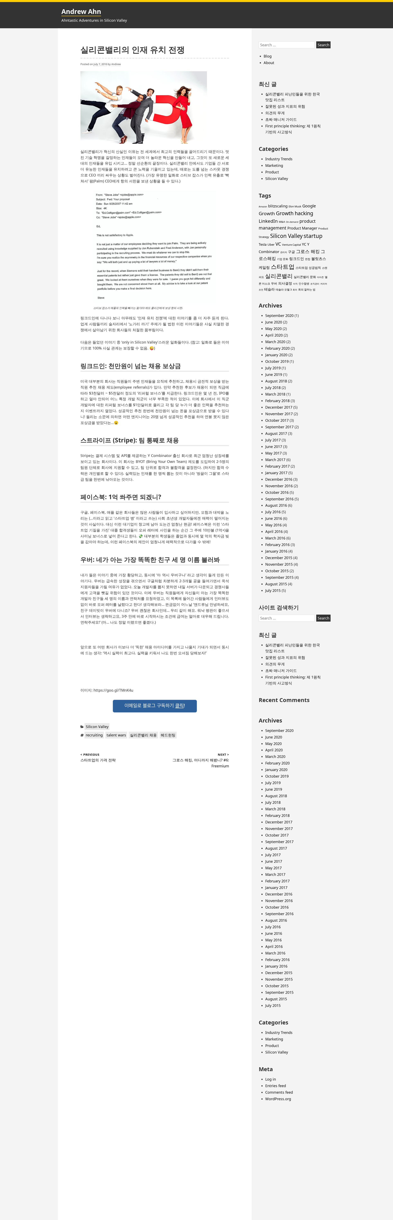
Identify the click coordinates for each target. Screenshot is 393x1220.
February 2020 (277, 348)
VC (278, 244)
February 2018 (277, 400)
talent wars (116, 735)
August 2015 (276, 583)
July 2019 (273, 367)
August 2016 (276, 505)
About (269, 62)
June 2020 (273, 322)
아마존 (320, 277)
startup (313, 236)
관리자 (283, 252)
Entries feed (275, 1085)
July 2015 (273, 590)
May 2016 (273, 524)
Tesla (263, 244)
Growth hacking (294, 213)
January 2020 (276, 354)
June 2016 (273, 518)
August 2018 (276, 381)
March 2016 (275, 538)
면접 (307, 259)
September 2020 (279, 315)
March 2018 (275, 394)
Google (309, 206)
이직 (295, 283)
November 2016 (279, 485)
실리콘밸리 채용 (143, 735)
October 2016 (277, 492)
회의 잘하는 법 (306, 289)
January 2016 (276, 551)
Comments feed (279, 1092)
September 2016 (279, 498)
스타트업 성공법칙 (308, 268)
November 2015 (279, 564)
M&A (282, 222)
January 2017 (276, 472)
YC (304, 244)
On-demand (292, 221)
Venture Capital (291, 244)
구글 (291, 251)
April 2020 (274, 335)
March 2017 (275, 459)
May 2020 (273, 328)
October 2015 (277, 570)
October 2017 (277, 420)
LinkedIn (268, 221)
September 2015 (279, 577)
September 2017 (279, 426)
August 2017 (276, 433)
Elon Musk (295, 206)
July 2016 (273, 511)
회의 (295, 289)
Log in (270, 1079)
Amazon (263, 206)
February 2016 (277, 544)
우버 (274, 283)
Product (272, 172)
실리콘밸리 (279, 276)
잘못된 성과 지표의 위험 (285, 106)
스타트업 (283, 266)
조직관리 (314, 283)
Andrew (116, 64)
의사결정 (285, 283)
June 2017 (273, 446)
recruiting (94, 735)
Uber (271, 244)
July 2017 (273, 440)
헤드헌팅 (168, 735)
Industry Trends (278, 158)
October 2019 (277, 361)
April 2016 (274, 531)
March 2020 (275, 341)
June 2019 (273, 374)
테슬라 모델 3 (284, 289)
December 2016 (278, 479)
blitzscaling (278, 206)
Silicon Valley (97, 726)
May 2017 (273, 453)
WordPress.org (278, 1098)
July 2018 (273, 387)
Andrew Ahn (81, 11)
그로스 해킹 (308, 251)
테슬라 (269, 289)
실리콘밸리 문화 (305, 277)
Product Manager (302, 228)
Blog (268, 56)
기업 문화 (282, 259)
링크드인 (296, 258)
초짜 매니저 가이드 (281, 119)
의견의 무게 (275, 112)
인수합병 (304, 283)
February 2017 (277, 466)
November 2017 (279, 413)
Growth (267, 213)
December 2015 (278, 557)
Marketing (274, 165)
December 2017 (278, 407)
